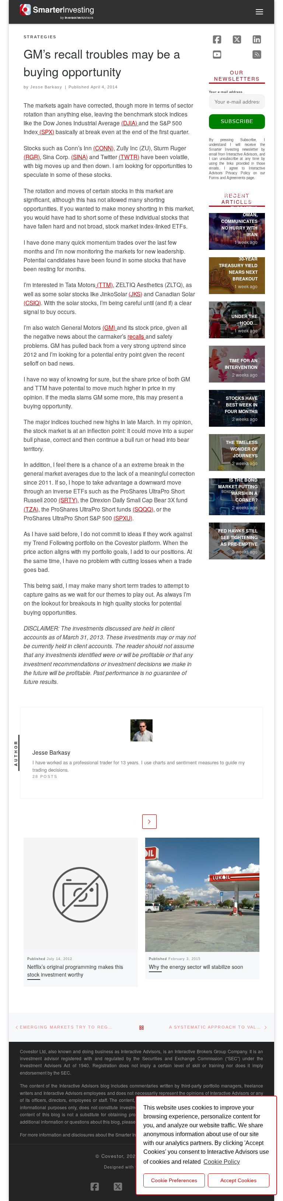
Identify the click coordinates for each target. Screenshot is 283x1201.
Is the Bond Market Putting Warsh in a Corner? (238, 489)
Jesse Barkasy (46, 87)
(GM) (109, 327)
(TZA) (31, 509)
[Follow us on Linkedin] (257, 39)
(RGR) (32, 157)
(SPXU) (122, 518)
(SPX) (46, 132)
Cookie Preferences (174, 1180)
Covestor (112, 1155)
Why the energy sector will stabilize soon (196, 966)
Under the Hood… (244, 319)
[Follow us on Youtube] (217, 54)
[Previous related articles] (133, 821)
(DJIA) (130, 123)
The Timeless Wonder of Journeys (242, 449)
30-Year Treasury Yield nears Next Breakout (238, 268)
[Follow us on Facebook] (217, 39)
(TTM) (104, 284)
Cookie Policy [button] (221, 1162)
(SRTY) (68, 500)
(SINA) (79, 157)
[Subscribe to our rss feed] (257, 54)
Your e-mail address (225, 92)
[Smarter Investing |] (57, 8)
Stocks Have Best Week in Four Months (241, 405)
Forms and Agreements (227, 177)
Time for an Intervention (241, 363)
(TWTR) (129, 157)
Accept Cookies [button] (238, 1180)
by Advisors (77, 17)
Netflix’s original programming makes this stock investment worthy (75, 970)
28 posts (44, 776)
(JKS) (135, 294)
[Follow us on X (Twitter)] (237, 39)
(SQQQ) (143, 509)
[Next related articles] (149, 821)
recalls (136, 336)
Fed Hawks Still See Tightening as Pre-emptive (238, 537)
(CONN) (103, 148)
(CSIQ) (32, 302)
